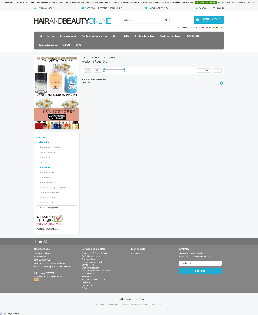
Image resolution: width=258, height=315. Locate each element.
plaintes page (88, 274)
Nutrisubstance (47, 152)
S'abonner (200, 271)
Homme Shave (47, 172)
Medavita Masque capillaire (53, 187)
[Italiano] (217, 27)
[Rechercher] (166, 20)
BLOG (78, 45)
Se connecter (182, 27)
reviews (159, 304)
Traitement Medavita (50, 192)
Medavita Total (47, 202)
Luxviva (43, 162)
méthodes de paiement (92, 262)
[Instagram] (46, 241)
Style (115, 36)
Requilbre (45, 167)
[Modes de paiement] (37, 280)
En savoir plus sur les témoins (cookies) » (236, 2)
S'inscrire (193, 27)
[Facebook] (36, 241)
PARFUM (66, 45)
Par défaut (204, 70)
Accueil (87, 57)
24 (217, 70)
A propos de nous (89, 259)
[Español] (213, 27)
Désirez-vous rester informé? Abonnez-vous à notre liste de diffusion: (195, 255)
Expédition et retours (91, 256)
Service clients (88, 265)
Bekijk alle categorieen (48, 208)
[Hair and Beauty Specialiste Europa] (72, 17)
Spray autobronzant (48, 45)
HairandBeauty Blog (158, 8)
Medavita (44, 142)
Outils (126, 36)
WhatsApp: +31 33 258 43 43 (211, 8)
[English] (207, 27)
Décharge (86, 282)
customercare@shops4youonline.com (50, 263)
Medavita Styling (48, 197)
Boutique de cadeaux (170, 36)
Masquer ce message (206, 2)
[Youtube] (41, 241)
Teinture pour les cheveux (94, 36)
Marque (50, 36)
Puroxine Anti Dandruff (51, 147)
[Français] (210, 27)
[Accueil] (40, 36)
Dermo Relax (46, 177)
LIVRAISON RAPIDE (46, 8)
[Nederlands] (200, 27)
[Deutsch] (203, 27)
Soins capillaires (68, 36)
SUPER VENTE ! (193, 36)
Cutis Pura (45, 157)
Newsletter (86, 276)
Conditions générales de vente (95, 253)
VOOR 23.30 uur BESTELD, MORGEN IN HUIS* (104, 8)
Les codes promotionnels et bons (96, 271)
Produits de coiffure (145, 36)
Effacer (56, 229)
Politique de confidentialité (93, 279)
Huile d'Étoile (46, 182)
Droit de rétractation (90, 268)
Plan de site (87, 285)
